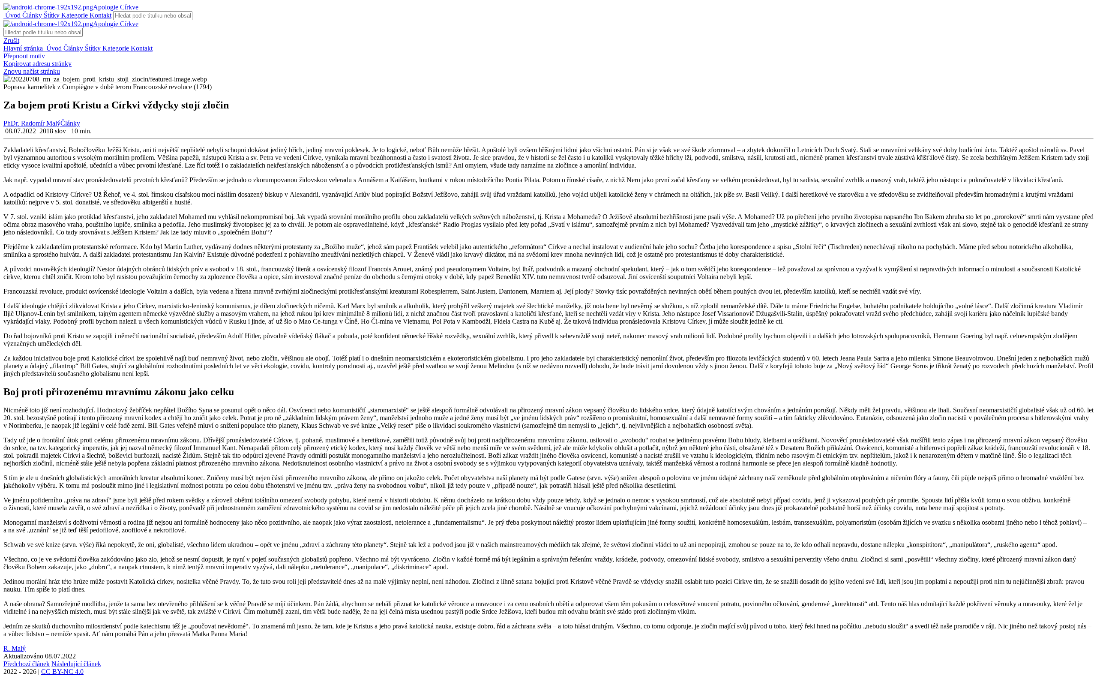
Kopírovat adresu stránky (37, 63)
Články (31, 15)
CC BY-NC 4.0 (62, 671)
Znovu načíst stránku (31, 71)
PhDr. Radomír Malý (31, 123)
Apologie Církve (115, 7)
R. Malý (14, 648)
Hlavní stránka (24, 48)
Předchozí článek (26, 663)
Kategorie (74, 15)
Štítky (51, 15)
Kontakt (99, 15)
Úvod (12, 15)
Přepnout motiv (24, 56)
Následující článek (76, 663)
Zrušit (11, 40)
